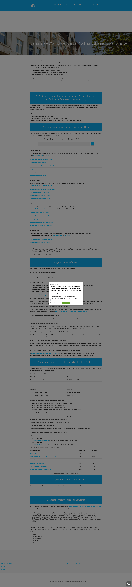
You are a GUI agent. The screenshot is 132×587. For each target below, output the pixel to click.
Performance (62, 298)
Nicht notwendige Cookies (70, 296)
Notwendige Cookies (56, 296)
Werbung (76, 298)
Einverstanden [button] (66, 302)
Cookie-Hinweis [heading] (54, 284)
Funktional (54, 298)
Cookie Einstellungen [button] (55, 302)
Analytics (69, 298)
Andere (53, 300)
